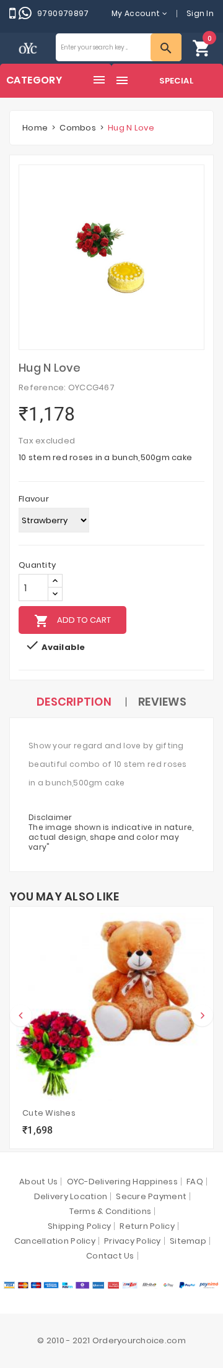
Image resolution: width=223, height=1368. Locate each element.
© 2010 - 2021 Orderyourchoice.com (111, 1340)
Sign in (200, 13)
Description (74, 701)
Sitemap (188, 1241)
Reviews (162, 701)
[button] (202, 47)
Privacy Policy (132, 1241)
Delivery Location (70, 1196)
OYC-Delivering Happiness (122, 1182)
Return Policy (147, 1226)
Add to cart (72, 620)
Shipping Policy (79, 1226)
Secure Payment (151, 1196)
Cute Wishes (49, 1113)
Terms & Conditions (110, 1211)
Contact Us (110, 1256)
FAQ (194, 1182)
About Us (38, 1182)
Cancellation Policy (54, 1241)
